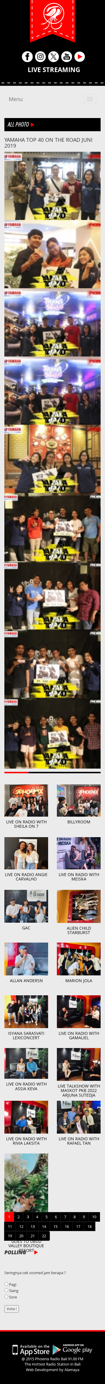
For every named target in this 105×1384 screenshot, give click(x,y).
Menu (16, 99)
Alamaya (71, 1369)
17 (78, 1226)
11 (10, 1226)
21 (33, 1235)
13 (33, 1226)
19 (10, 1235)
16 (67, 1226)
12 (21, 1226)
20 (21, 1235)
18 (90, 1226)
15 (55, 1226)
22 (44, 1235)
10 (94, 1216)
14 (44, 1226)
